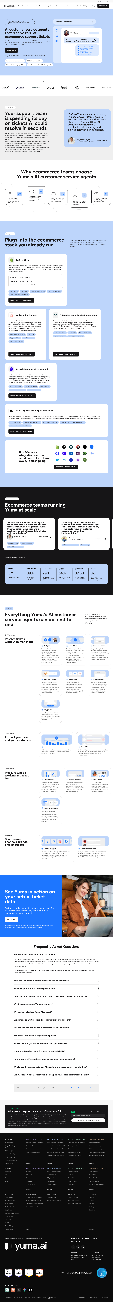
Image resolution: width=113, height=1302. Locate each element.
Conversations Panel (32, 1178)
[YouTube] (83, 1247)
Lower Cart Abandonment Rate (56, 1149)
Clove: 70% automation (33, 1207)
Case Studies (9, 1216)
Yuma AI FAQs (9, 1163)
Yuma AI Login (9, 1150)
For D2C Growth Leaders (54, 1200)
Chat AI (7, 1181)
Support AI (8, 1171)
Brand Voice (71, 1178)
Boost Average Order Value (55, 1142)
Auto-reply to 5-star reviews (76, 1146)
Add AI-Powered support (96, 1155)
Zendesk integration (11, 1160)
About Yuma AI (9, 1203)
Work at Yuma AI (9, 1207)
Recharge (92, 1207)
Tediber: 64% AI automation (34, 1197)
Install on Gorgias (10, 1157)
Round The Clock (94, 1178)
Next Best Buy (51, 1181)
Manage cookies (36, 1297)
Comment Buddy (73, 1171)
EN (100, 1)
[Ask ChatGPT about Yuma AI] (7, 1290)
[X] (78, 1247)
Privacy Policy (26, 1297)
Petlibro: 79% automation (33, 1200)
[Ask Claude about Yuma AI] (13, 1290)
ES (107, 1)
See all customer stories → (15, 557)
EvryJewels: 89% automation (34, 1203)
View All (28, 1163)
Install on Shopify (10, 1154)
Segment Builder (52, 1184)
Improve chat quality (95, 1142)
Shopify (91, 1197)
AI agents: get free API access (88, 1120)
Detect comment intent (74, 1152)
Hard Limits (29, 1181)
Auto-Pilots (29, 1174)
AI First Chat (92, 1174)
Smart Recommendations (54, 1171)
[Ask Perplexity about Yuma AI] (19, 1290)
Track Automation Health (33, 1152)
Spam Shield (71, 1174)
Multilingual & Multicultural (96, 1184)
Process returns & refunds (33, 1149)
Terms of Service (17, 1297)
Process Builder (30, 1184)
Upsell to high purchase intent (55, 1155)
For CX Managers (52, 1197)
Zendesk (91, 1203)
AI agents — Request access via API (14, 1146)
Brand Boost (71, 1184)
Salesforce (92, 1210)
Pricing (85, 6)
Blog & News (8, 1210)
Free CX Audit (77, 6)
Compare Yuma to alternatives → (83, 1088)
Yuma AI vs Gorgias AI (74, 1200)
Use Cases (8, 1219)
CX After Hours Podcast (12, 1213)
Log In (94, 6)
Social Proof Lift (51, 1174)
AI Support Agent (10, 1200)
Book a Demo (9, 1142)
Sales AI (7, 1174)
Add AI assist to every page (97, 1149)
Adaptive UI (50, 1178)
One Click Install (93, 1171)
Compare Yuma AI (73, 1197)
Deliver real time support (96, 1146)
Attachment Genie (94, 1181)
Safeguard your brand (74, 1155)
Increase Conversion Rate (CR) (56, 1146)
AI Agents (28, 1171)
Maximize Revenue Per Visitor (56, 1152)
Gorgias (91, 1200)
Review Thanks (72, 1181)
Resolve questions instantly (97, 1152)
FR (104, 1)
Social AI (7, 1178)
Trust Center (8, 1297)
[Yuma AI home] (9, 6)
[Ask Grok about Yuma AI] (30, 1290)
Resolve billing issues (32, 1146)
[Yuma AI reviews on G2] (24, 1273)
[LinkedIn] (73, 1247)
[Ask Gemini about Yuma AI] (24, 1290)
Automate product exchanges (34, 1142)
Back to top (104, 1297)
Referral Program (10, 1226)
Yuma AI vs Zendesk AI (74, 1203)
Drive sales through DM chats (76, 1142)
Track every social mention (76, 1149)
